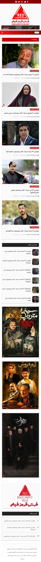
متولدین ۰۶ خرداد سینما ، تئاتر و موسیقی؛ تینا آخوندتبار (22, 231)
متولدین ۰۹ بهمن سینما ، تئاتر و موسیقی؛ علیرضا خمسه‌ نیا (21, 74)
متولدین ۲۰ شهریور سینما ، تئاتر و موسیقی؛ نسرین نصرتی (21, 113)
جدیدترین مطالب (34, 71)
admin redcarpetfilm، (32, 78)
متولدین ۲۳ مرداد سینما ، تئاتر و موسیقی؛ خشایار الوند (22, 152)
